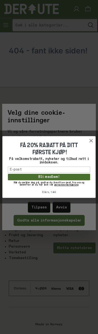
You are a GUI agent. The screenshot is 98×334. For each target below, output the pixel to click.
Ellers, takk (49, 192)
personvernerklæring (66, 185)
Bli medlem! (49, 177)
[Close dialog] (90, 140)
